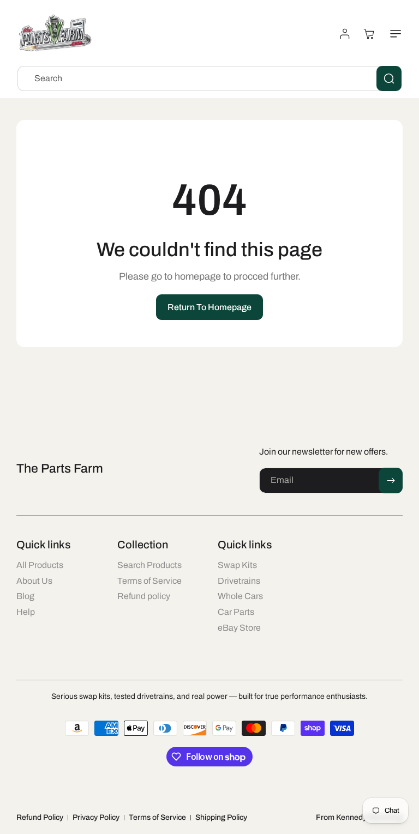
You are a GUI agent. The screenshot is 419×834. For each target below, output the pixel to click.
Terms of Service (157, 817)
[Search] (389, 78)
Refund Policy (39, 817)
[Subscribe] (391, 480)
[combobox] (209, 78)
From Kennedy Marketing (359, 817)
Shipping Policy (221, 817)
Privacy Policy (96, 817)
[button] (393, 34)
